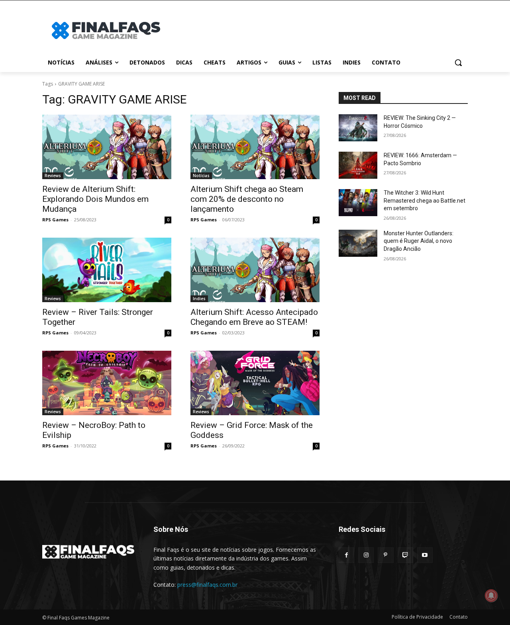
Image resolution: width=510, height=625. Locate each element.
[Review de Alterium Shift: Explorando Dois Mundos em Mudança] (106, 147)
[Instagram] (366, 555)
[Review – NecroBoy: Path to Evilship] (106, 383)
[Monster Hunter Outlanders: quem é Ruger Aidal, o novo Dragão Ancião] (358, 243)
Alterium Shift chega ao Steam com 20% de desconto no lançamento (246, 199)
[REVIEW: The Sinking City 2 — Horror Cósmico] (358, 127)
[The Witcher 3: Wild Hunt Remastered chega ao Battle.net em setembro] (358, 202)
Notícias (201, 175)
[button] (458, 62)
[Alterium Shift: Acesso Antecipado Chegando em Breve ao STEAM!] (255, 270)
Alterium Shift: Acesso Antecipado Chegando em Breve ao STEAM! (254, 317)
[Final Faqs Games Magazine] (106, 30)
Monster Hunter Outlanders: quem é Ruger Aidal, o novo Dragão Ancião (418, 241)
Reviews (53, 175)
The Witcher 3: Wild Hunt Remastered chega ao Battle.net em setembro (424, 200)
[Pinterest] (385, 555)
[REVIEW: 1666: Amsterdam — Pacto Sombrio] (358, 165)
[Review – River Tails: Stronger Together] (106, 270)
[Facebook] (346, 555)
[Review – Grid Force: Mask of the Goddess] (255, 383)
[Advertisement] (319, 29)
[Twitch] (405, 555)
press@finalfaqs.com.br (207, 584)
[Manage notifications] (491, 595)
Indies (199, 298)
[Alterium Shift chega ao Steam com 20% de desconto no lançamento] (255, 147)
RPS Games (55, 220)
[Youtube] (425, 555)
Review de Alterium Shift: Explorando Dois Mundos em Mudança (95, 199)
